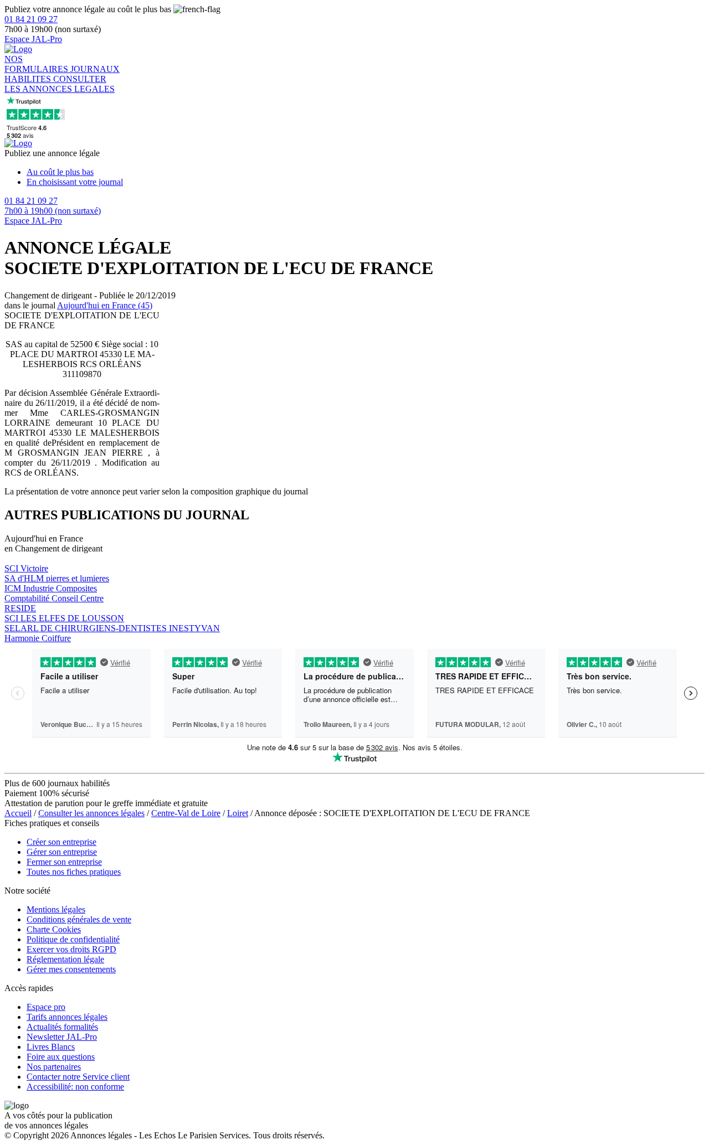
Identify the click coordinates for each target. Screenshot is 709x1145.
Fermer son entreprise (64, 862)
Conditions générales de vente (79, 919)
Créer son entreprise (61, 842)
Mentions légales (56, 909)
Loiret (237, 813)
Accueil (18, 813)
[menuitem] (366, 172)
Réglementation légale (65, 959)
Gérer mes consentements (71, 969)
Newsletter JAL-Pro (62, 1036)
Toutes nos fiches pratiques (74, 871)
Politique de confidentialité (73, 939)
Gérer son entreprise (62, 852)
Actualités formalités (62, 1026)
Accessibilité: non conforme (75, 1086)
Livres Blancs (51, 1046)
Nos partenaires (54, 1066)
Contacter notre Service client (78, 1076)
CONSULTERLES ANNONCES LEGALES (59, 84)
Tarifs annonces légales (67, 1017)
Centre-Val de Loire (185, 813)
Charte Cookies (54, 929)
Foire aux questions (61, 1056)
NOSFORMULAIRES (37, 64)
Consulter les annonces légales (91, 813)
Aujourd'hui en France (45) (104, 305)
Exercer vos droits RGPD (71, 949)
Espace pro (46, 1007)
